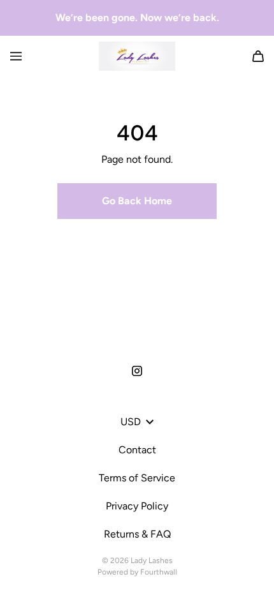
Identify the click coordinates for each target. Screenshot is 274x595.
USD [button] (130, 422)
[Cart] (258, 56)
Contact (137, 450)
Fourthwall (158, 572)
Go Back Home (137, 201)
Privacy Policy (137, 506)
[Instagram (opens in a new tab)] (137, 371)
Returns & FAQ (137, 534)
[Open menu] (16, 56)
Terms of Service (137, 478)
